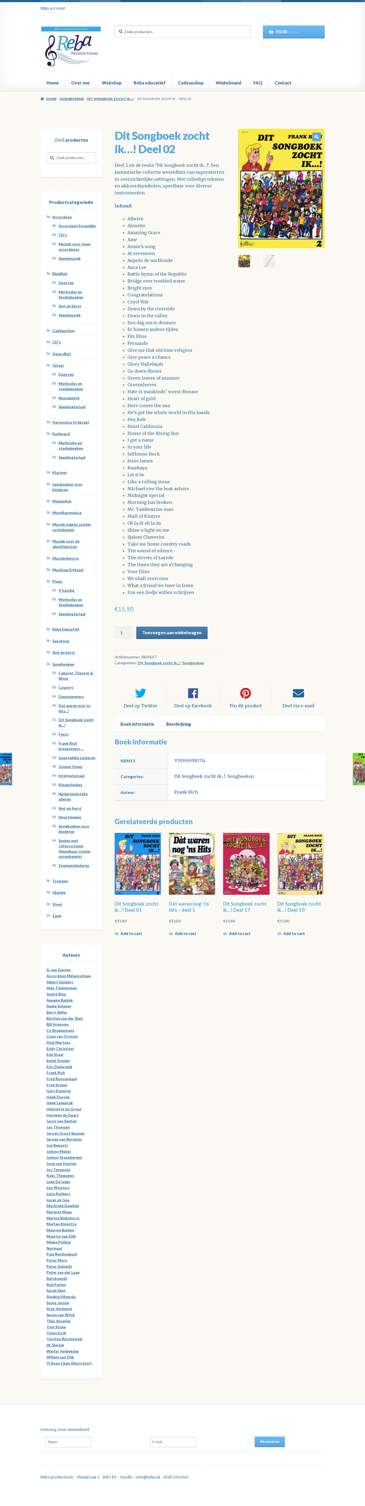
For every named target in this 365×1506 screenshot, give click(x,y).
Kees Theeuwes (60, 1175)
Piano (57, 581)
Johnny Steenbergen (64, 1157)
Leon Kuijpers (58, 1193)
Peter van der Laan (63, 1272)
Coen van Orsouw (62, 1036)
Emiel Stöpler (58, 1060)
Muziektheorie (65, 558)
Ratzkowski (56, 1278)
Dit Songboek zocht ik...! (110, 99)
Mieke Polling (58, 1242)
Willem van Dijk (60, 1357)
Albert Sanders (59, 982)
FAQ (257, 82)
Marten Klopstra (61, 1224)
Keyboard (61, 433)
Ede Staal (54, 1054)
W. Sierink (55, 1345)
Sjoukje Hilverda (61, 1296)
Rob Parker (56, 1284)
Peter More (56, 1260)
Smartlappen (70, 817)
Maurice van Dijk (61, 1236)
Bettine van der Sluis (64, 1018)
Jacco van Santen (61, 1121)
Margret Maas (59, 1212)
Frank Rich (186, 792)
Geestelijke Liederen (77, 757)
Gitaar (58, 365)
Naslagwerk (69, 398)
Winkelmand (228, 82)
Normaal (54, 1248)
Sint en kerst (70, 306)
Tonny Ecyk (56, 1333)
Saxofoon (60, 641)
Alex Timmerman (61, 988)
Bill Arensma (57, 1024)
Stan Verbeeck (59, 1308)
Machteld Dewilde (62, 1205)
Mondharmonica (66, 512)
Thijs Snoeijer (58, 1321)
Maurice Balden (60, 1230)
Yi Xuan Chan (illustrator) (69, 1363)
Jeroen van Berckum (64, 1139)
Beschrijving (178, 724)
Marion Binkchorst (63, 1218)
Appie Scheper (59, 1006)
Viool (57, 904)
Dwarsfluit (61, 354)
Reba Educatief (65, 629)
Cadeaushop (191, 82)
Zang (56, 915)
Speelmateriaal (72, 406)
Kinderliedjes (70, 784)
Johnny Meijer (58, 1151)
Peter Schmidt (59, 1266)
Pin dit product (246, 705)
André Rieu (56, 994)
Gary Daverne (58, 1090)
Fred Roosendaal (61, 1078)
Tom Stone (56, 1326)
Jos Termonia (58, 1169)
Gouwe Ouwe (70, 766)
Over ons (80, 82)
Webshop (112, 82)
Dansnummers (71, 696)
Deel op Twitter (140, 705)
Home (52, 82)
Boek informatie (137, 724)
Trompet (60, 881)
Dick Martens (58, 1042)
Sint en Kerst (70, 808)
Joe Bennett (57, 1145)
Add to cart (131, 933)
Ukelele (59, 892)
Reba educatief (150, 82)
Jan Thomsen (58, 1127)
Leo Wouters (58, 1187)
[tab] (137, 724)
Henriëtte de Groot (64, 1109)
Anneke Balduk (59, 1000)
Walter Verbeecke (62, 1351)
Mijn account (52, 8)
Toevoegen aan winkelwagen (171, 632)
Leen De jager (58, 1181)
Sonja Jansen (57, 1302)
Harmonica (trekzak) (70, 422)
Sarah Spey (56, 1290)
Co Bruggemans (60, 1030)
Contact (283, 82)
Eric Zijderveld (59, 1066)
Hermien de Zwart (62, 1115)
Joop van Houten (61, 1163)
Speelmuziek (70, 258)
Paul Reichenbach (61, 1254)
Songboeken (72, 99)
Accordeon (62, 217)
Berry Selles (56, 1012)
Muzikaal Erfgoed (67, 569)
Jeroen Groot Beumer (65, 1133)
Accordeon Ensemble (77, 225)
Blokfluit (60, 273)
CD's (63, 235)
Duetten (66, 282)
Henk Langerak (59, 1102)
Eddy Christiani (60, 1048)
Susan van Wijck (60, 1314)
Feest (64, 734)
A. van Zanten (58, 969)
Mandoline (61, 501)
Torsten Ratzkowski (64, 1339)
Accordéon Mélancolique (68, 976)
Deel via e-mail (298, 705)
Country (66, 687)
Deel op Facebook (193, 705)
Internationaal (71, 775)
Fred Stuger (57, 1085)
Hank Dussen (58, 1097)
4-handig (66, 590)
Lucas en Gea (57, 1200)
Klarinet (59, 472)
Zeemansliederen (74, 865)
